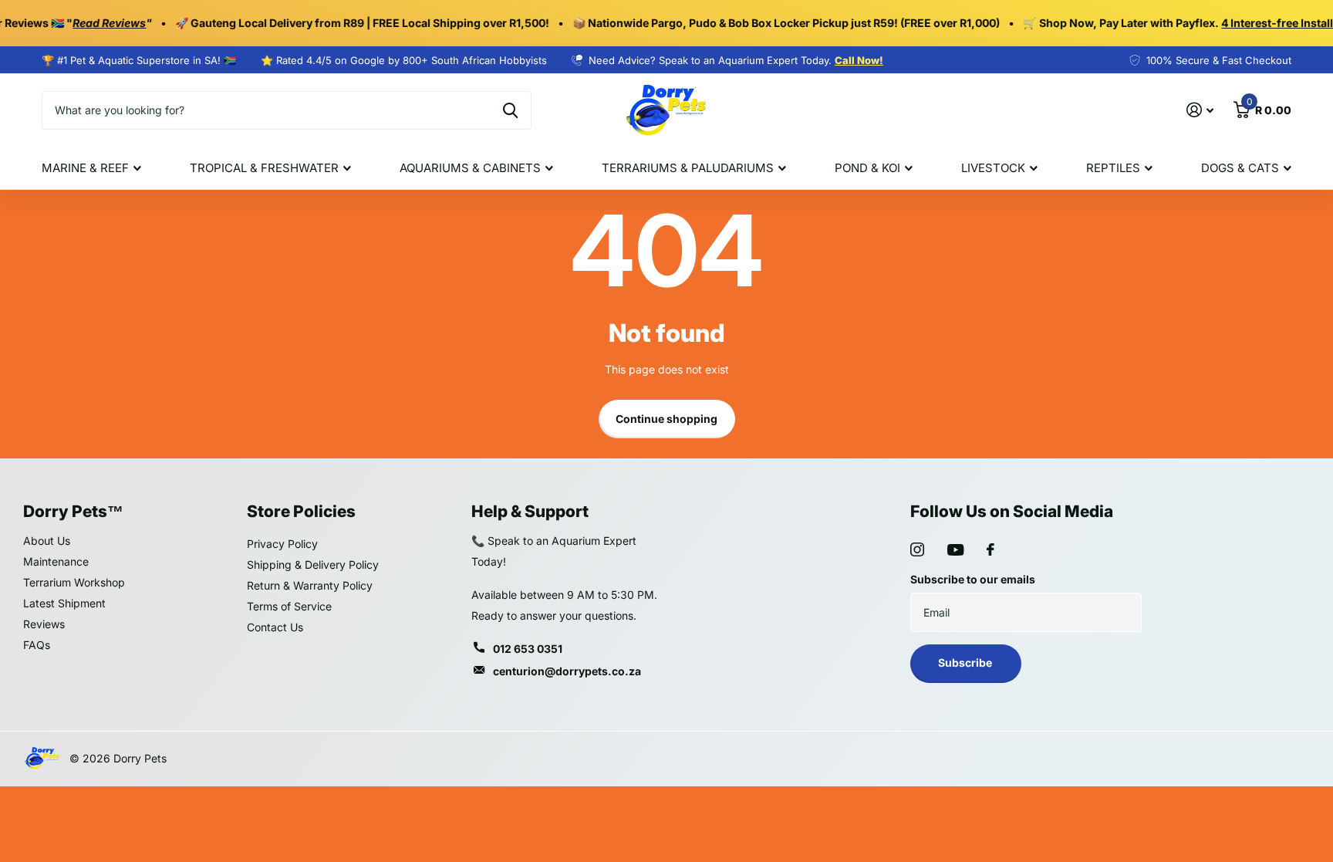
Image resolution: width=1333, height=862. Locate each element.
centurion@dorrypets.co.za (567, 671)
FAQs (36, 644)
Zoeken (510, 110)
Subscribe (966, 662)
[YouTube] (955, 550)
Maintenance (56, 561)
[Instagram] (917, 549)
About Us (46, 540)
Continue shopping (666, 418)
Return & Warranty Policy (310, 585)
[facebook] (990, 549)
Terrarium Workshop (74, 582)
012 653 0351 (527, 648)
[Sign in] (1200, 110)
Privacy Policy (282, 543)
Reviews (44, 623)
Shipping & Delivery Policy (313, 564)
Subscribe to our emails (972, 579)
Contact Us (275, 627)
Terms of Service (289, 606)
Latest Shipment (64, 603)
